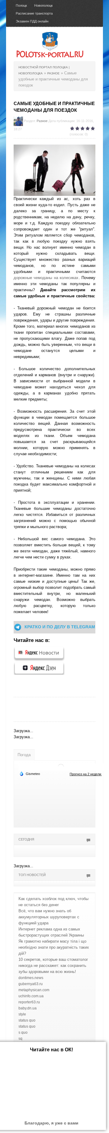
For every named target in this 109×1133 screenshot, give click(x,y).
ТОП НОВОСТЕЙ (32, 875)
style (22, 1014)
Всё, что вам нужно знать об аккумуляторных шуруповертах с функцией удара (48, 917)
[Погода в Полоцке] (60, 767)
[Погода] (29, 773)
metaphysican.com (33, 990)
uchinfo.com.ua (31, 996)
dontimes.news (30, 978)
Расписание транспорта (34, 13)
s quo (23, 1032)
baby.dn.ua (27, 1008)
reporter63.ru (29, 1002)
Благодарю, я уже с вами (51, 1123)
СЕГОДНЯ (26, 839)
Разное (42, 121)
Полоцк (21, 5)
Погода (24, 754)
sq (20, 1038)
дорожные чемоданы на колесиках (46, 277)
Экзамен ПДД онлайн (32, 21)
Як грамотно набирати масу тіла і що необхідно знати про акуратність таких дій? (53, 947)
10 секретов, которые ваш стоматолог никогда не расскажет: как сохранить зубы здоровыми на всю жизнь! (53, 965)
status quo (26, 1020)
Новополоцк (43, 5)
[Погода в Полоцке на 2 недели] (86, 774)
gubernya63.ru (30, 984)
